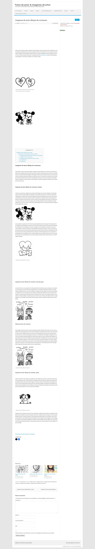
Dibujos (26, 10)
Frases (31, 10)
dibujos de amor (33, 481)
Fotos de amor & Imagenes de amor (33, 4)
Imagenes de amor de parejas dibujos (49, 489)
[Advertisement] (36, 35)
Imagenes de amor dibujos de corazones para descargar (30, 155)
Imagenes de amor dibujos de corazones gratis (29, 158)
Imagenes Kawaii (66, 546)
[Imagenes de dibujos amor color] (36, 469)
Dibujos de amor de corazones (25, 156)
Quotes (72, 10)
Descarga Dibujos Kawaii (68, 25)
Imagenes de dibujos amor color (36, 474)
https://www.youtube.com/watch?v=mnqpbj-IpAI (25, 434)
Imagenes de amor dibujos (25, 483)
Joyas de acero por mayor (20, 13)
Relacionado (22, 161)
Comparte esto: (23, 159)
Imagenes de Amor (58, 10)
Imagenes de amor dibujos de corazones (24, 152)
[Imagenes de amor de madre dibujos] (50, 469)
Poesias (37, 10)
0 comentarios (55, 23)
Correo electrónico (19, 520)
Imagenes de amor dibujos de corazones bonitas (27, 153)
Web (16, 526)
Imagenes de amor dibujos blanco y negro (25, 489)
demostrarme (43, 55)
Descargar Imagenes (77, 546)
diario (18, 23)
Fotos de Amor (18, 10)
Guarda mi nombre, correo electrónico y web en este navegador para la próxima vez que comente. (34, 533)
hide (32, 150)
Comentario (18, 500)
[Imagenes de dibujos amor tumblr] (21, 469)
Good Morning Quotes (46, 10)
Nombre (17, 515)
